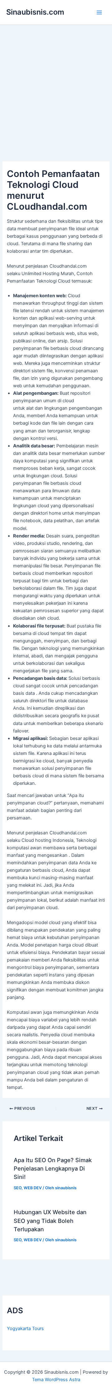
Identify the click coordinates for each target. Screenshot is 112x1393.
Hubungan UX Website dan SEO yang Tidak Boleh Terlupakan (50, 1221)
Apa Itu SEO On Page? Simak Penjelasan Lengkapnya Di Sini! (53, 1169)
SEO (17, 1187)
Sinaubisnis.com (35, 12)
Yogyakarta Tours (25, 1328)
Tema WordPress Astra (56, 1379)
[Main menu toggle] (99, 12)
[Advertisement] (56, 84)
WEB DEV (33, 1187)
